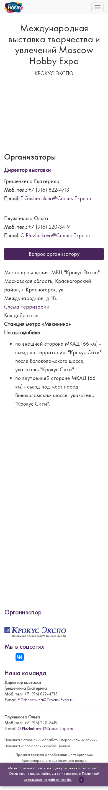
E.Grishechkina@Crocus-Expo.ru (55, 198)
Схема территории (27, 306)
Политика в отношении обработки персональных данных (50, 739)
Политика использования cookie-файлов (37, 745)
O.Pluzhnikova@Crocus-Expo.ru (55, 235)
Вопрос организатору (54, 253)
